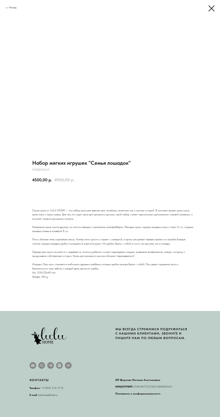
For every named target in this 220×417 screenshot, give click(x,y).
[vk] (68, 365)
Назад (12, 7)
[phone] (41, 365)
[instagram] (59, 365)
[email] (33, 365)
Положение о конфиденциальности (137, 393)
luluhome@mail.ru (47, 394)
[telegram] (50, 365)
